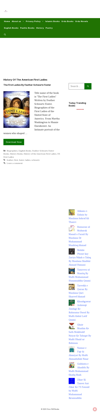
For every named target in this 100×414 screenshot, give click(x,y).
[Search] (88, 86)
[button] (5, 34)
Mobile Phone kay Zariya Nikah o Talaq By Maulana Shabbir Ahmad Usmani (80, 257)
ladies (27, 160)
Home (7, 21)
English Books (11, 28)
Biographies (12, 150)
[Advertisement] (52, 10)
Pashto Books (27, 28)
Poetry (49, 28)
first (16, 160)
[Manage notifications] (95, 409)
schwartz (35, 160)
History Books (16, 154)
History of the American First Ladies (40, 154)
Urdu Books (67, 21)
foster (21, 160)
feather (10, 160)
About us (16, 21)
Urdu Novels (81, 21)
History (40, 28)
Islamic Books (52, 21)
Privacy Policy (33, 21)
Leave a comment (15, 163)
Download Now (14, 142)
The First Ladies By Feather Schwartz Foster (27, 85)
